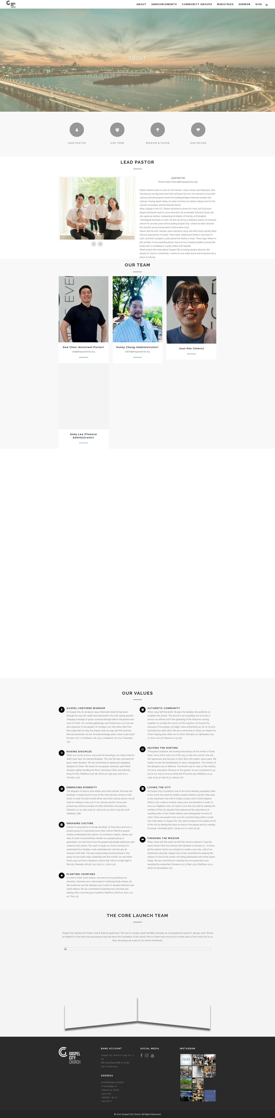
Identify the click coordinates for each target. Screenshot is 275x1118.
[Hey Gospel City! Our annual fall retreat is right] (198, 1071)
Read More (76, 148)
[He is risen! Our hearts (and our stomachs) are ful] (198, 1084)
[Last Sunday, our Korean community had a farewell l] (210, 1071)
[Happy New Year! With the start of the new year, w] (210, 1095)
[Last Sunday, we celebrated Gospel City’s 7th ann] (198, 1095)
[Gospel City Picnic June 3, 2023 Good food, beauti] (186, 1084)
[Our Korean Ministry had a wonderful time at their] (210, 1059)
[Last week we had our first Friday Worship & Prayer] (186, 1095)
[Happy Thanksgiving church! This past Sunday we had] (198, 1059)
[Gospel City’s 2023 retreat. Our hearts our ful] (186, 1071)
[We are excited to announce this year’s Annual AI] (210, 1084)
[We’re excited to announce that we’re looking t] (186, 1059)
